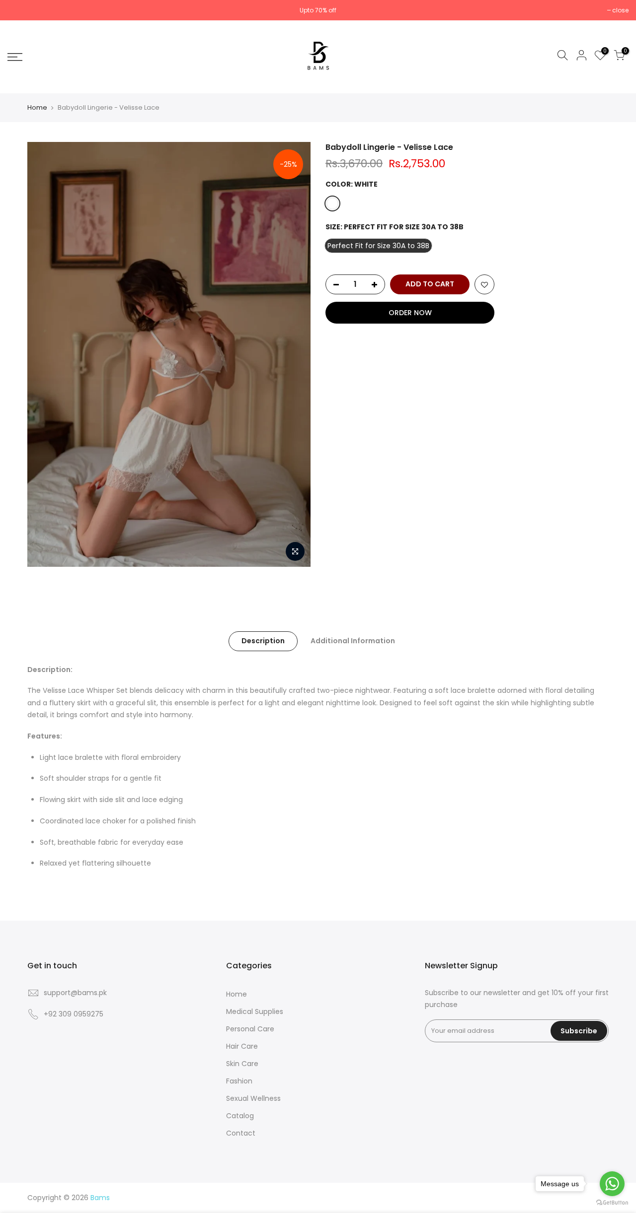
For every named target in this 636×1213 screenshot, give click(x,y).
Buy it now (409, 313)
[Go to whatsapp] (612, 1183)
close (620, 10)
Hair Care (242, 1046)
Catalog (240, 1116)
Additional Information (353, 641)
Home (37, 107)
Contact (240, 1133)
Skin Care (242, 1064)
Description (263, 641)
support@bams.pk (75, 993)
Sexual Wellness (253, 1098)
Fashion (239, 1081)
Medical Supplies (254, 1011)
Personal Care (250, 1029)
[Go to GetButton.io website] (612, 1203)
